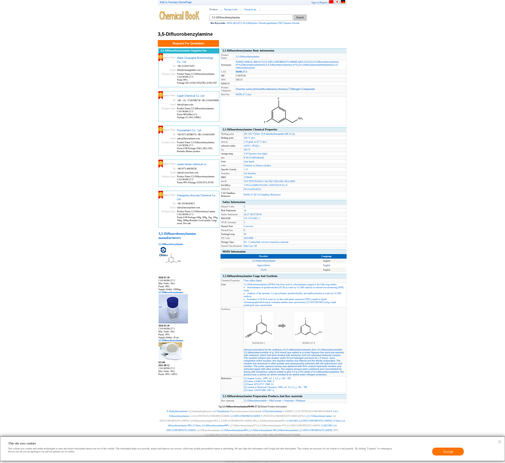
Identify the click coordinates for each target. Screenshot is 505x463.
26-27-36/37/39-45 (253, 214)
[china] (331, 2)
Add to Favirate (168, 2)
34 (245, 210)
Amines (282, 89)
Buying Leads (230, 9)
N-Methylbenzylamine (177, 411)
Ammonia (288, 400)
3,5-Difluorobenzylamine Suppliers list (184, 50)
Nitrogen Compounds (303, 89)
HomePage (185, 2)
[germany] (343, 2)
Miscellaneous (269, 89)
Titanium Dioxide (291, 23)
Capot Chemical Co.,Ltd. (191, 95)
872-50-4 (242, 23)
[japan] (337, 2)
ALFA (264, 269)
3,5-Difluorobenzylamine (170, 244)
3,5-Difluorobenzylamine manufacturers (177, 236)
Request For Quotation (188, 43)
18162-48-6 (232, 23)
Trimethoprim (223, 411)
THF (280, 23)
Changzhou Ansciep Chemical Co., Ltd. (197, 197)
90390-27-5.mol (243, 94)
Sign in (314, 2)
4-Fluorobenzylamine (272, 411)
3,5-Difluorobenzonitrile (255, 400)
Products (213, 9)
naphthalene (272, 23)
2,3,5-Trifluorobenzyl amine (319, 416)
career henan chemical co (191, 164)
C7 (289, 89)
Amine (257, 89)
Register (323, 2)
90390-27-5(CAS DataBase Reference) (262, 194)
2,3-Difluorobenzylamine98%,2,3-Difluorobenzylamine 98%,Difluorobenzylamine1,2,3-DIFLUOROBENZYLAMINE (277, 430)
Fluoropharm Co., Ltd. (189, 130)
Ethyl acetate (275, 400)
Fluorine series (244, 89)
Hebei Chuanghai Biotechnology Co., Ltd (195, 59)
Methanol (300, 400)
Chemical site (250, 9)
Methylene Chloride (256, 23)
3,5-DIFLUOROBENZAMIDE (245, 416)
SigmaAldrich (263, 265)
